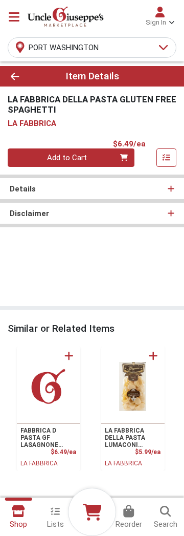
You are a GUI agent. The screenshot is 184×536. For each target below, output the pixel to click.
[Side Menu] (14, 17)
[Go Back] (29, 76)
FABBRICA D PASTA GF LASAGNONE (39, 437)
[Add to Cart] (69, 355)
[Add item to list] (166, 157)
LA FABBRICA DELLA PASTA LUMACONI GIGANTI (125, 437)
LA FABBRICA (39, 463)
